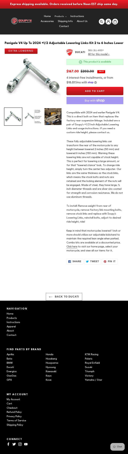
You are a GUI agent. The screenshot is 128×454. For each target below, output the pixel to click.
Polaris (88, 359)
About (10, 331)
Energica (11, 371)
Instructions (13, 322)
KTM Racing (91, 354)
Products (12, 318)
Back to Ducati (66, 296)
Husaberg (51, 359)
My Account (13, 399)
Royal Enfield (92, 363)
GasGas (11, 375)
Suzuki (88, 367)
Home (10, 313)
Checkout (12, 408)
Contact (11, 335)
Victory (89, 375)
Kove (48, 380)
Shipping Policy (15, 425)
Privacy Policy (14, 416)
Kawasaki (51, 371)
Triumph (89, 371)
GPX (9, 380)
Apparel (11, 326)
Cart (9, 403)
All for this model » (99, 54)
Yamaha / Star (93, 380)
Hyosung (51, 367)
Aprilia (10, 354)
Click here (71, 246)
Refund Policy (14, 412)
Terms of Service (16, 420)
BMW (10, 363)
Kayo (49, 375)
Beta (9, 359)
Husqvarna (52, 363)
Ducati (10, 367)
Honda (49, 354)
